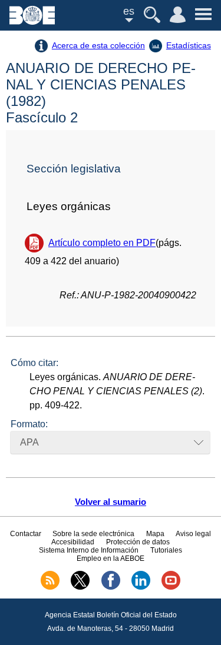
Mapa (155, 534)
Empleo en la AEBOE (110, 558)
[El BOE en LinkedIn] (140, 587)
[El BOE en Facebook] (110, 587)
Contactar (25, 534)
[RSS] (50, 587)
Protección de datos (138, 542)
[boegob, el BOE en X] (80, 587)
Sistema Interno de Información (88, 550)
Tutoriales (166, 550)
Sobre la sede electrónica (93, 534)
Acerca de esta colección (98, 45)
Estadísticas (188, 45)
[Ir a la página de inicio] (32, 21)
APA (29, 442)
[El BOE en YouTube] (170, 587)
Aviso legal (193, 534)
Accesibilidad (72, 542)
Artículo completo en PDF (102, 243)
